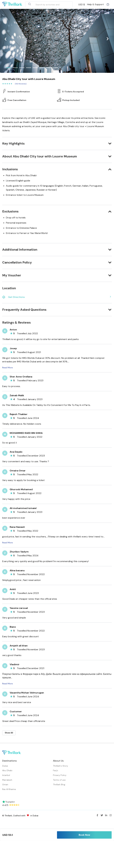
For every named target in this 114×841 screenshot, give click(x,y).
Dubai (5, 766)
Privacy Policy (59, 775)
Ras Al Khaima (9, 789)
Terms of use (59, 780)
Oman (5, 784)
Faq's (55, 770)
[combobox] (45, 4)
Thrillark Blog (59, 784)
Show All (9, 733)
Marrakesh (7, 780)
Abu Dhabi (7, 770)
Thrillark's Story (60, 766)
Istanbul (6, 775)
